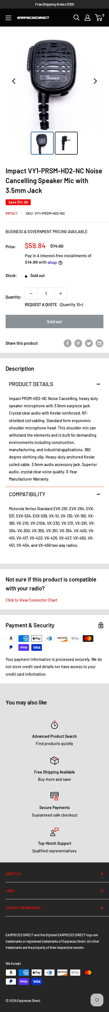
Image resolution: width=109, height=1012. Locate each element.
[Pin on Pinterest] (78, 343)
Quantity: (14, 297)
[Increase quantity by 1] (61, 293)
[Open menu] (8, 18)
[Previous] (14, 81)
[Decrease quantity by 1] (31, 293)
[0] (98, 17)
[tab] (54, 384)
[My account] (87, 18)
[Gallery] (54, 94)
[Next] (95, 81)
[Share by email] (99, 343)
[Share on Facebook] (68, 343)
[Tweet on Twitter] (89, 343)
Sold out (54, 321)
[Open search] (77, 18)
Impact (12, 213)
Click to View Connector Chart (31, 600)
